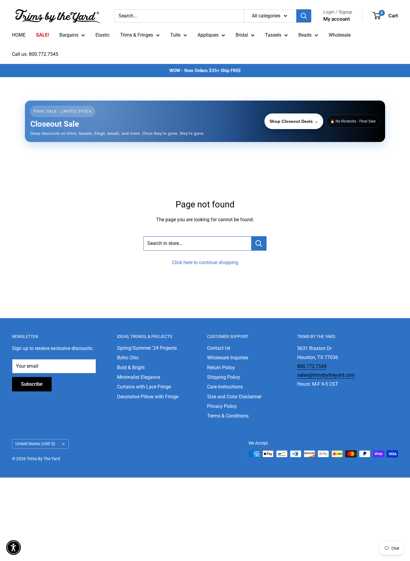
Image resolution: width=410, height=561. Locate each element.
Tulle (175, 35)
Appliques (208, 35)
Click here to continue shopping (205, 262)
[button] (13, 547)
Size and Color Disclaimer (234, 397)
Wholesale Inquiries (227, 357)
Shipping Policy (223, 377)
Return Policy (221, 367)
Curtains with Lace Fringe (144, 387)
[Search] (303, 16)
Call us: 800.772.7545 (35, 54)
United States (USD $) (35, 443)
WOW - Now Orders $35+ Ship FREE (205, 70)
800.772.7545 (312, 366)
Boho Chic (128, 357)
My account (336, 19)
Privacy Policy (222, 406)
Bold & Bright (131, 367)
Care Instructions (225, 387)
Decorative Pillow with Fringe (147, 397)
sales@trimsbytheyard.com (326, 375)
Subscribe (32, 384)
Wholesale (340, 35)
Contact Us (218, 348)
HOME (19, 35)
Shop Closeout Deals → (294, 121)
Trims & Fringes (136, 35)
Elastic (102, 35)
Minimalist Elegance (138, 377)
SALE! (42, 35)
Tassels (273, 35)
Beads (305, 35)
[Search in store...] (259, 243)
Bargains (68, 35)
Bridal (242, 35)
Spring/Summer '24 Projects (147, 348)
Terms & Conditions (228, 416)
